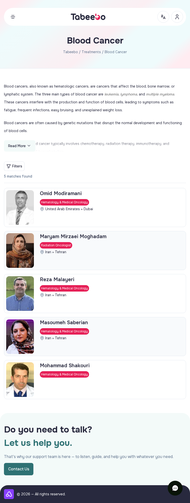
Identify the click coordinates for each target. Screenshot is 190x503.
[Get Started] (177, 17)
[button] (175, 488)
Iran (48, 252)
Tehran (60, 252)
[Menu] (13, 17)
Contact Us (18, 469)
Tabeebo (70, 52)
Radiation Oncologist (56, 245)
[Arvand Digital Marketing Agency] (9, 494)
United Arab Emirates (62, 209)
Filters (17, 166)
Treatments (91, 52)
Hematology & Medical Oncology (64, 202)
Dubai (88, 209)
